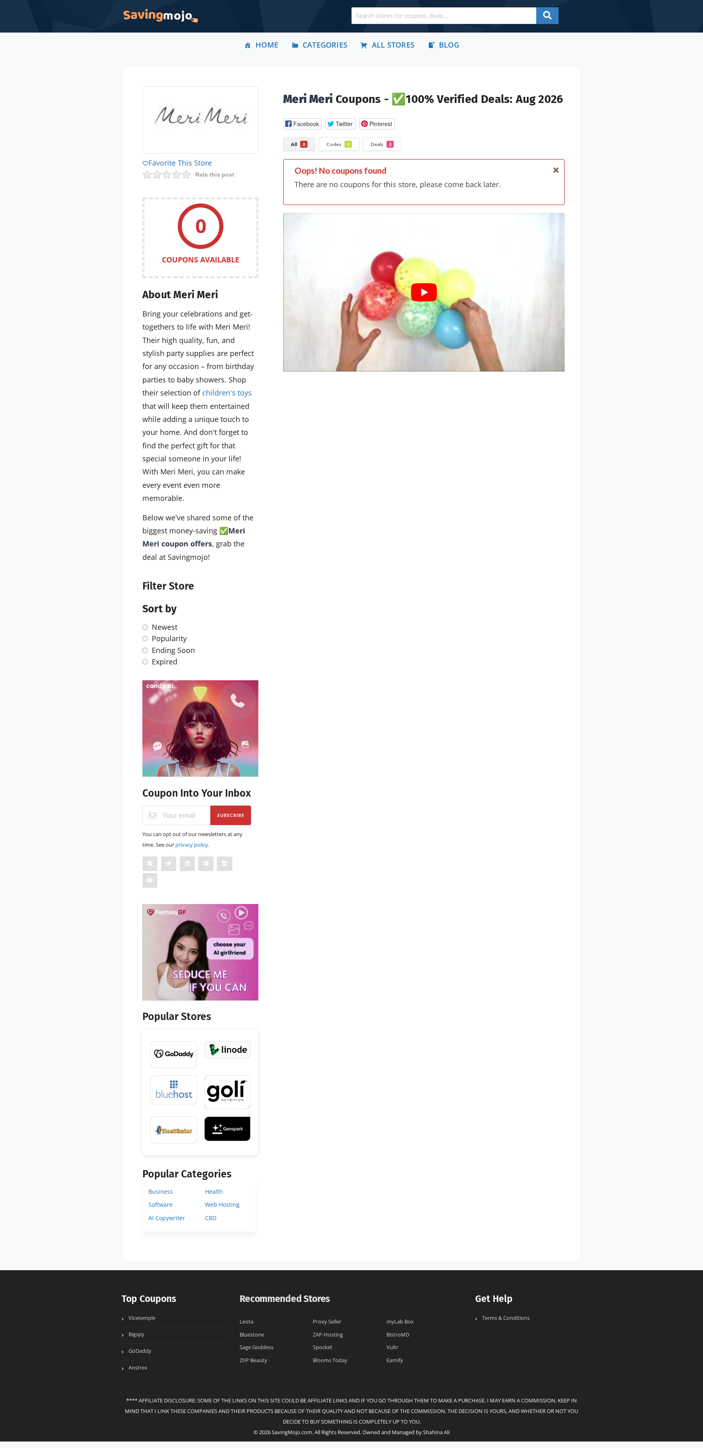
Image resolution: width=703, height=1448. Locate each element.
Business (160, 1191)
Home (266, 45)
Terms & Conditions (506, 1318)
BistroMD (397, 1334)
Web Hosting (222, 1204)
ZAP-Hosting (328, 1334)
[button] (302, 123)
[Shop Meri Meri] (200, 121)
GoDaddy (140, 1351)
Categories (325, 45)
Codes (337, 144)
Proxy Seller (327, 1321)
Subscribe (231, 815)
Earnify (394, 1360)
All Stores (393, 45)
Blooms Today (330, 1360)
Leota (246, 1321)
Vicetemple (142, 1318)
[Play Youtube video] (424, 292)
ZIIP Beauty (253, 1360)
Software (160, 1204)
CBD (210, 1218)
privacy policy (191, 844)
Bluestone (252, 1334)
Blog (449, 45)
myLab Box (400, 1321)
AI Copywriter (166, 1218)
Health (214, 1191)
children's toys (227, 392)
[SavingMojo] (160, 15)
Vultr (392, 1347)
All (298, 144)
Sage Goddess (256, 1347)
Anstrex (138, 1367)
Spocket (322, 1347)
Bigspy (136, 1334)
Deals (381, 144)
